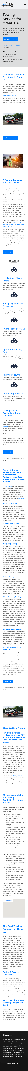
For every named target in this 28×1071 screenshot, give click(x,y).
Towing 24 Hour (13, 1063)
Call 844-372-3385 (10, 39)
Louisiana (17, 45)
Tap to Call (7, 252)
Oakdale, (5, 224)
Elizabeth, (12, 224)
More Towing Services (13, 393)
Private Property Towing (14, 329)
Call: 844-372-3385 (10, 138)
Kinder (10, 226)
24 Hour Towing (8, 45)
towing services (17, 776)
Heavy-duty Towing (11, 375)
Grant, (19, 222)
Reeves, (5, 226)
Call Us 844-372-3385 (9, 95)
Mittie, (23, 224)
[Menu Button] (25, 4)
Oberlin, (14, 222)
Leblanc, (17, 224)
